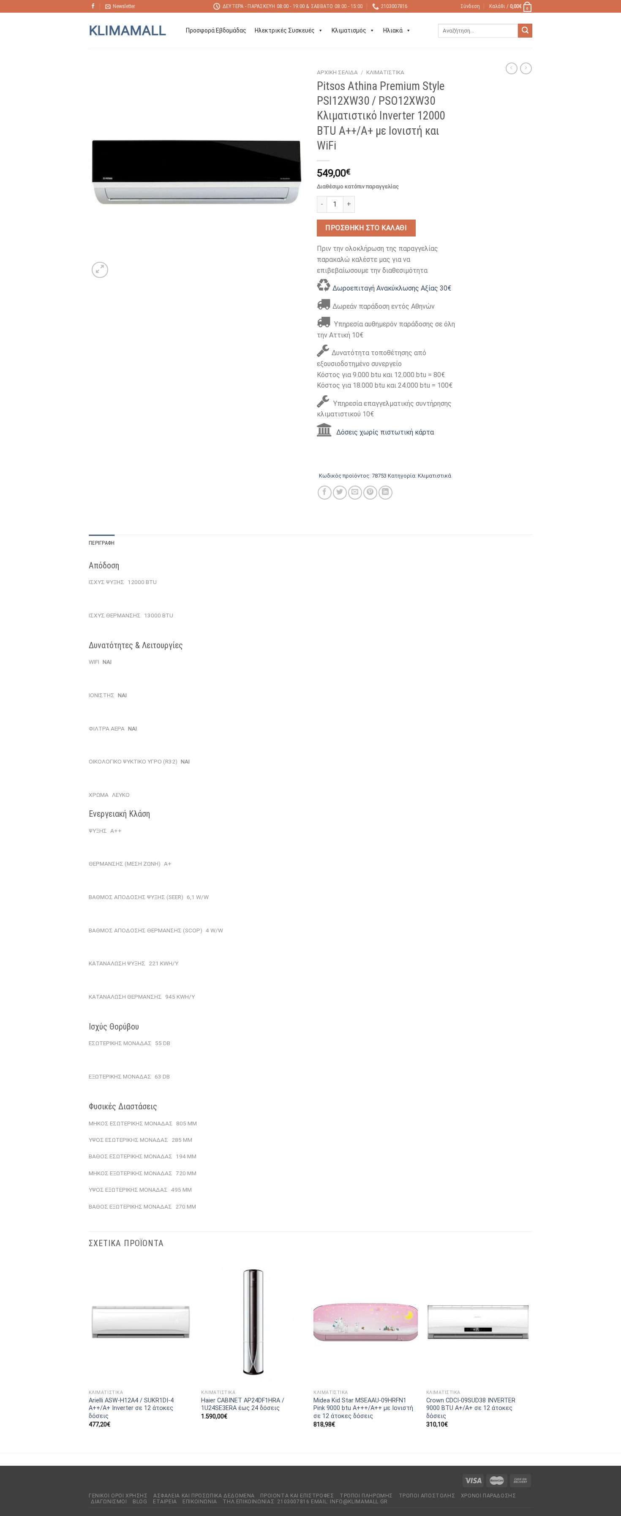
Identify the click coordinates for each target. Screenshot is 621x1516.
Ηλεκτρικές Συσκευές (285, 30)
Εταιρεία (165, 1502)
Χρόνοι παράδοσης (488, 1496)
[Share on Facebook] (325, 493)
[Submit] (525, 31)
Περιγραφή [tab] (101, 543)
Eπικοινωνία (199, 1502)
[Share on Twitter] (340, 493)
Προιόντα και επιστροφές (297, 1496)
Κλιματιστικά (385, 72)
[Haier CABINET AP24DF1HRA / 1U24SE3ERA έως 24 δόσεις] (253, 1322)
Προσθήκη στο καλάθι (366, 228)
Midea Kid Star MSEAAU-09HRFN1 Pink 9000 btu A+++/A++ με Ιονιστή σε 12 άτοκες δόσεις (363, 1408)
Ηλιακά (393, 30)
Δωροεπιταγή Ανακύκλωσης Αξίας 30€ (391, 288)
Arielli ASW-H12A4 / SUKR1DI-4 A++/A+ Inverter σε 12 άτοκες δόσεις (131, 1408)
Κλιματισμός (349, 30)
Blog (140, 1502)
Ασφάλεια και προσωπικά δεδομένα (204, 1496)
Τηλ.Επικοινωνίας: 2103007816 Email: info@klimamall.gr (305, 1502)
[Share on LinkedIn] (385, 493)
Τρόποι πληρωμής (366, 1496)
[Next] (529, 1354)
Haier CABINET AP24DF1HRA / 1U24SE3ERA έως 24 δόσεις (242, 1404)
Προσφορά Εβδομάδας (216, 30)
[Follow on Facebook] (92, 6)
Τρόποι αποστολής (427, 1496)
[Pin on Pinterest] (370, 493)
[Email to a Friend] (355, 493)
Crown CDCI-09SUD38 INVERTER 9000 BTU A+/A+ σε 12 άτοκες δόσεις (470, 1408)
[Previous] (89, 1354)
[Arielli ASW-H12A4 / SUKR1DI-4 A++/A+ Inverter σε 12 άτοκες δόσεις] (141, 1322)
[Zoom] (100, 270)
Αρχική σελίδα (337, 72)
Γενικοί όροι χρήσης (118, 1496)
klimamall (127, 30)
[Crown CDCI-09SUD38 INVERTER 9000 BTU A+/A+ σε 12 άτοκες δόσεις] (478, 1322)
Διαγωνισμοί (109, 1502)
